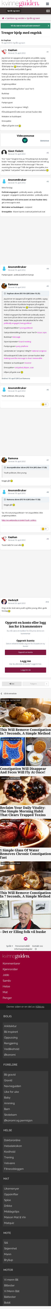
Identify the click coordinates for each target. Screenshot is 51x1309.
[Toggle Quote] (5, 293)
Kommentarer (11, 963)
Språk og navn (19, 43)
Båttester (10, 1297)
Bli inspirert (11, 1031)
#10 (47, 602)
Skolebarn (10, 1114)
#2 (48, 152)
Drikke (8, 1205)
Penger (7, 997)
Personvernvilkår (22, 946)
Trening (9, 1157)
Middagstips (11, 1211)
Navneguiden (12, 1086)
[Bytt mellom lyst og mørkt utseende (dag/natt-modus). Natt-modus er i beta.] (36, 949)
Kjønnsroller (10, 969)
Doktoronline (12, 1140)
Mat (5, 992)
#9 (48, 539)
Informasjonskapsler (23, 949)
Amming (9, 1103)
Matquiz (9, 1223)
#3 (48, 181)
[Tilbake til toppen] (25, 939)
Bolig (7, 1016)
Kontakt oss (37, 946)
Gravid (8, 1080)
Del (12, 684)
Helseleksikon (13, 1146)
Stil (6, 1242)
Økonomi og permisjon (18, 1120)
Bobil (7, 1302)
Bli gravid (10, 1074)
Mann (7, 1254)
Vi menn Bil (11, 1279)
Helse (6, 986)
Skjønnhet (10, 1248)
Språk (9, 946)
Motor (8, 1270)
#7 (48, 460)
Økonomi (10, 1054)
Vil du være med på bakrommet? (25, 25)
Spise (7, 1200)
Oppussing (11, 1037)
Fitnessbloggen (14, 1168)
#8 (48, 492)
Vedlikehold (11, 1049)
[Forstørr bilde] (15, 66)
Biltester (9, 1285)
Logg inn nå (25, 670)
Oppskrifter (11, 1194)
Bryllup (8, 1260)
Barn (7, 1109)
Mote (7, 1233)
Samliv (7, 980)
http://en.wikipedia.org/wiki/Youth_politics (19, 520)
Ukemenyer (11, 1188)
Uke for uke (11, 1091)
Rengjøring (11, 1043)
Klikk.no (40, 1006)
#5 (48, 286)
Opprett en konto (25, 652)
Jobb (6, 975)
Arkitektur (10, 1026)
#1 (48, 52)
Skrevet (16, 53)
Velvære (9, 1163)
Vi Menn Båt (11, 1291)
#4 (48, 268)
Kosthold (9, 1151)
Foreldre (10, 1064)
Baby (7, 1097)
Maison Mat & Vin (15, 1217)
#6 (48, 389)
